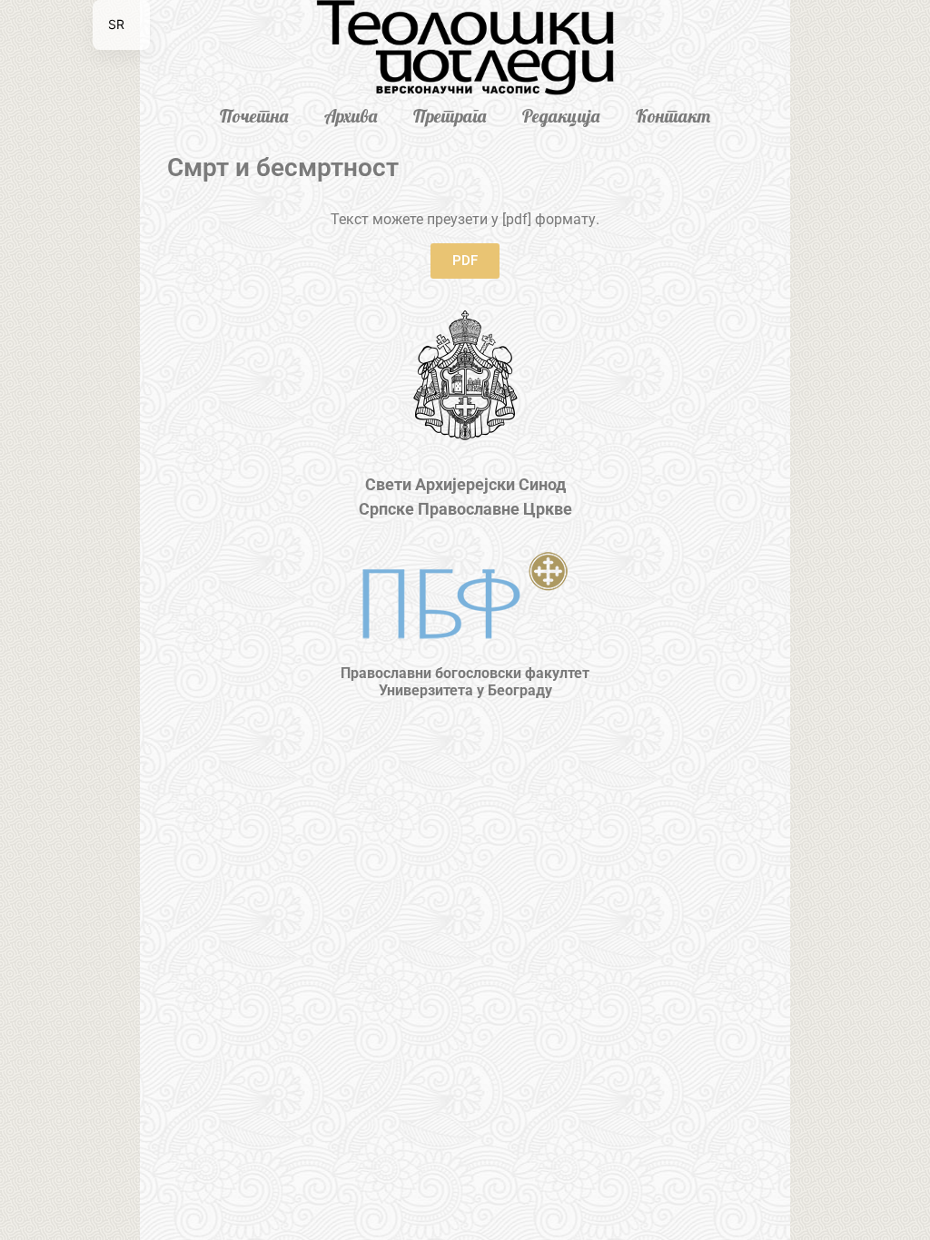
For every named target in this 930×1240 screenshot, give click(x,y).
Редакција (560, 115)
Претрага (449, 115)
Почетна (254, 115)
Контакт (673, 115)
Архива (350, 115)
